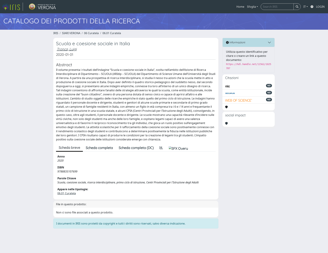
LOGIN (320, 7)
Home (240, 7)
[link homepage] (12, 7)
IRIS (55, 33)
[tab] (161, 147)
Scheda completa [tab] (99, 148)
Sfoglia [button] (251, 7)
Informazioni (237, 42)
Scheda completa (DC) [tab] (136, 148)
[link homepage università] (42, 7)
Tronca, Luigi (67, 49)
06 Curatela (91, 33)
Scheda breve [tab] (69, 147)
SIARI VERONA (71, 33)
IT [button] (304, 7)
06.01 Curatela (111, 33)
